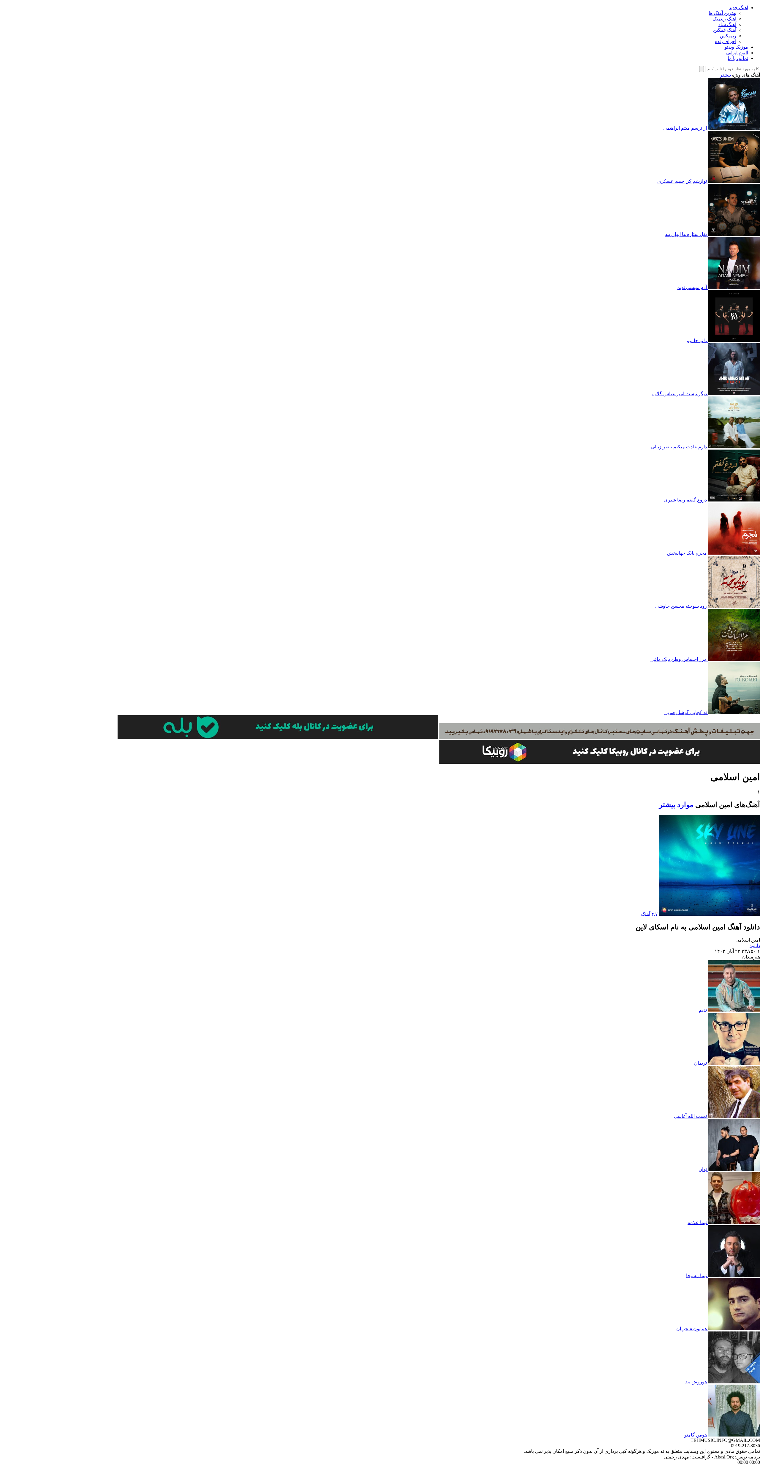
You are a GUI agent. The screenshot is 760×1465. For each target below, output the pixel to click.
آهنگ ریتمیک (724, 18)
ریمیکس (728, 35)
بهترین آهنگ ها (722, 13)
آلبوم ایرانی (737, 52)
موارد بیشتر (676, 805)
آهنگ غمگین (724, 30)
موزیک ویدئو (736, 47)
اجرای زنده (725, 41)
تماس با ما (738, 58)
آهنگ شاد (727, 24)
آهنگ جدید (738, 7)
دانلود (755, 945)
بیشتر (725, 74)
